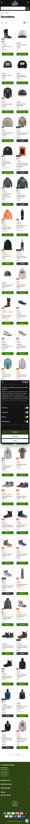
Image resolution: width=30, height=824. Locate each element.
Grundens (4, 49)
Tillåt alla (15, 432)
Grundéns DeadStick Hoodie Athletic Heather (7, 467)
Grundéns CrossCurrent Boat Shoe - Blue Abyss (21, 315)
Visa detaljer (22, 427)
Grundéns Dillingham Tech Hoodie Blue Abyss (7, 708)
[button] (15, 803)
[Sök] (27, 8)
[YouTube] (10, 795)
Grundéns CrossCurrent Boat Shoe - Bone (6, 346)
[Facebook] (4, 795)
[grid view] (24, 22)
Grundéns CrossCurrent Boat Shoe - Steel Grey (21, 346)
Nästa (18, 754)
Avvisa (15, 440)
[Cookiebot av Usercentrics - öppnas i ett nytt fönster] (22, 382)
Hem (2, 12)
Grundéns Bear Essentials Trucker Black (6, 163)
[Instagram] (7, 795)
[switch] (26, 412)
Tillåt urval (15, 436)
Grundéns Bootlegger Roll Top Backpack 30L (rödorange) (22, 165)
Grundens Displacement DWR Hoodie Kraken (21, 707)
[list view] (27, 22)
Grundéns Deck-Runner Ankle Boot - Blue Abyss (22, 555)
